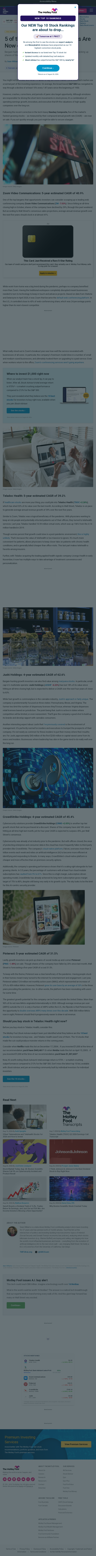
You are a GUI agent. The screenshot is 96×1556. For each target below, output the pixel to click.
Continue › (48, 68)
